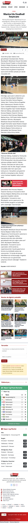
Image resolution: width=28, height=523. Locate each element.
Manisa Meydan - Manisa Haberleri (9, 522)
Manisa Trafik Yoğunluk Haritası (11, 494)
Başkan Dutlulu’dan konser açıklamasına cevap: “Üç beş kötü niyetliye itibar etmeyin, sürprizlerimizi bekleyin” (7, 324)
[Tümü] (26, 382)
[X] (14, 485)
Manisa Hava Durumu (8, 491)
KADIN (17, 506)
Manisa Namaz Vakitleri (9, 492)
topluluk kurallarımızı (15, 365)
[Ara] (23, 2)
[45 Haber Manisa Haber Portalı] (6, 2)
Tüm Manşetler (6, 497)
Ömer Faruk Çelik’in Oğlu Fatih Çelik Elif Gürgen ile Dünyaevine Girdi (7, 309)
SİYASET (10, 7)
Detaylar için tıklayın (14, 423)
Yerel (14, 11)
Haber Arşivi (6, 500)
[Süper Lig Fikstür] (26, 429)
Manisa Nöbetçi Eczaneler (9, 489)
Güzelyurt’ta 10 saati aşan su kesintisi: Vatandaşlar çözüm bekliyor (20, 309)
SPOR (15, 7)
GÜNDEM (3, 7)
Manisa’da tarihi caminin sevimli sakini (21, 338)
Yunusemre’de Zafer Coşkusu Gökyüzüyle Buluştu (6, 338)
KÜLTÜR (10, 507)
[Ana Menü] (25, 2)
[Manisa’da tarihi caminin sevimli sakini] (21, 332)
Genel (3, 504)
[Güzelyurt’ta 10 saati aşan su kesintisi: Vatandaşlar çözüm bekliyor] (21, 303)
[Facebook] (11, 485)
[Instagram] (17, 485)
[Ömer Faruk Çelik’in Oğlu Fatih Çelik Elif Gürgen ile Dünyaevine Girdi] (7, 303)
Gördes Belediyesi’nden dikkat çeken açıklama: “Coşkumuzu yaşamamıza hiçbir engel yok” (20, 324)
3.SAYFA (4, 506)
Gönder (4, 361)
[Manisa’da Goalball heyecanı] (14, 40)
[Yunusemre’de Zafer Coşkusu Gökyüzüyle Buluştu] (7, 332)
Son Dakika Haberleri (8, 499)
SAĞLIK (4, 507)
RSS (4, 514)
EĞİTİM (23, 506)
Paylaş (4, 49)
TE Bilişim (17, 519)
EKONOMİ (22, 7)
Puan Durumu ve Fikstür (9, 495)
